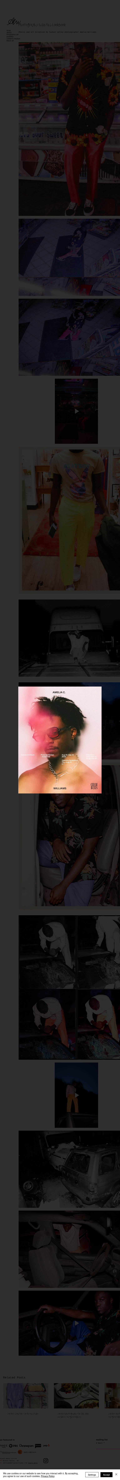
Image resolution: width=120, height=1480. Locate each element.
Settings (92, 1474)
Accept (106, 1474)
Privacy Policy (48, 1476)
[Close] (116, 1474)
